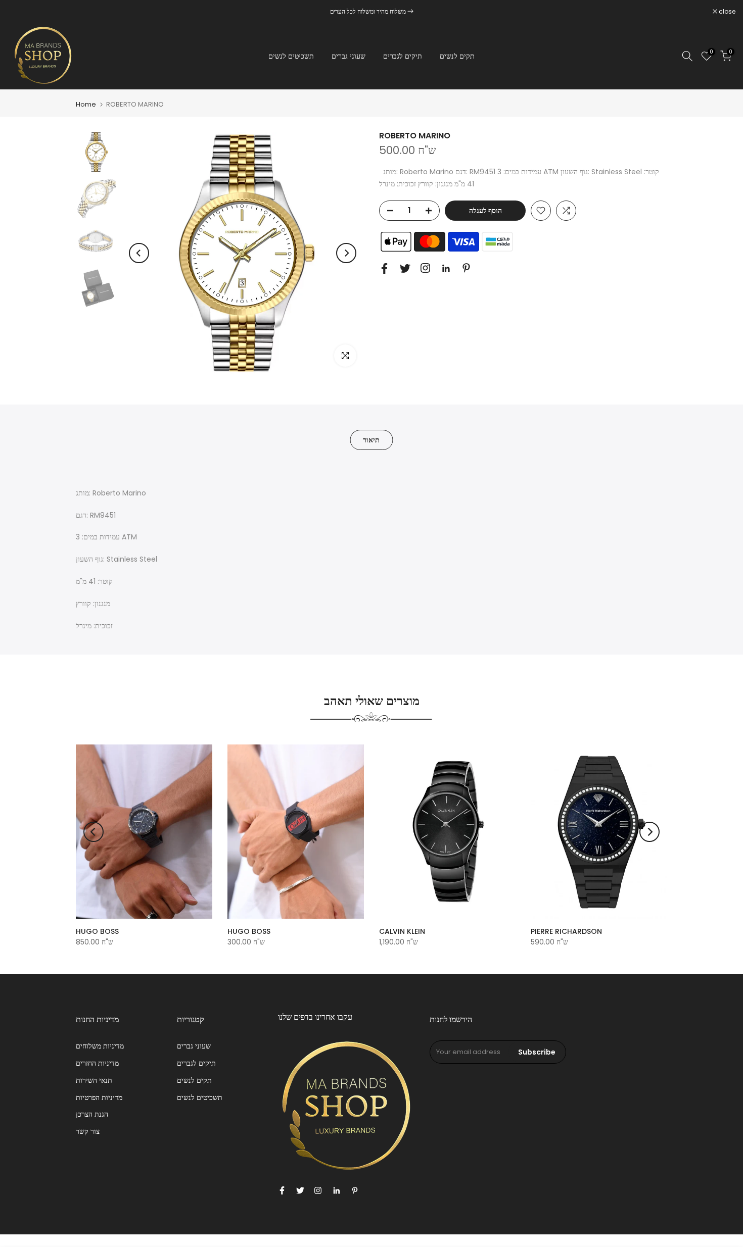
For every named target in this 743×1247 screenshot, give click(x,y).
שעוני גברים (348, 56)
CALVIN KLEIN (402, 931)
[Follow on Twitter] (405, 268)
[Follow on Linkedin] (445, 268)
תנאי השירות (94, 1080)
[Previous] (139, 253)
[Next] (346, 253)
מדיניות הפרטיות (99, 1097)
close (21, 12)
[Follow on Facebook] (384, 268)
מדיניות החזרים (97, 1063)
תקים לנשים (457, 56)
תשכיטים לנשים (291, 56)
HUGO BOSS (97, 931)
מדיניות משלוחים (100, 1046)
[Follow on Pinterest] (466, 268)
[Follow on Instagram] (425, 268)
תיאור (371, 440)
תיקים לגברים (402, 56)
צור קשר (88, 1131)
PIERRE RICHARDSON (566, 931)
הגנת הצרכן (92, 1114)
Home (86, 104)
